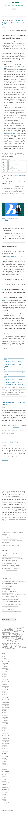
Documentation (5, 638)
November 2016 (5, 704)
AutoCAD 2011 (18, 630)
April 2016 (4, 715)
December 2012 (5, 718)
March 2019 (4, 660)
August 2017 (4, 689)
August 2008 (4, 792)
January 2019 (4, 663)
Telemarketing (19, 432)
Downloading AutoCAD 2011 (7, 537)
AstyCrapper (16, 414)
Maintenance (16, 640)
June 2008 (4, 795)
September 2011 (5, 743)
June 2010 (4, 759)
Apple (13, 186)
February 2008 (4, 802)
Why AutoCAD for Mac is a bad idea (14, 568)
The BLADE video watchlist (7, 584)
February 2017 (4, 699)
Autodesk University (6, 633)
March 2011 (4, 751)
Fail (10, 638)
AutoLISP (24, 190)
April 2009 (4, 779)
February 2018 (4, 681)
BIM (17, 387)
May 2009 (4, 777)
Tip (12, 190)
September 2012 (5, 723)
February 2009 (4, 782)
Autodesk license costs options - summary (10, 544)
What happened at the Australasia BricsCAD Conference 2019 (14, 581)
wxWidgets (10, 256)
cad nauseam (14, 3)
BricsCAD (23, 186)
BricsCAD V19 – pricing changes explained (10, 606)
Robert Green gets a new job (7, 586)
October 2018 (4, 668)
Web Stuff (11, 648)
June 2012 (4, 728)
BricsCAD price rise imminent (7, 607)
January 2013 (4, 717)
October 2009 (4, 769)
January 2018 (4, 682)
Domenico (4, 562)
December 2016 (5, 702)
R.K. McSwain (4, 557)
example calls (16, 427)
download (18, 175)
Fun (20, 430)
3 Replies (3, 407)
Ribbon (10, 644)
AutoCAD (16, 186)
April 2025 (4, 656)
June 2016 (4, 712)
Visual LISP (13, 193)
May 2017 (4, 694)
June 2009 (4, 776)
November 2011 (5, 740)
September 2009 (5, 771)
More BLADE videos (6, 588)
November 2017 (5, 686)
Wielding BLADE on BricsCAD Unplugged (10, 599)
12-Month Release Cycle (6, 628)
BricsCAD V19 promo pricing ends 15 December (11, 601)
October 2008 (4, 789)
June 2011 (4, 746)
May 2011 (4, 748)
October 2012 (4, 722)
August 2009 (4, 772)
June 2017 (4, 692)
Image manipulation (10, 639)
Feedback (16, 638)
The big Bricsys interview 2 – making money (14, 361)
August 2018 (4, 671)
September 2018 (5, 669)
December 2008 (5, 786)
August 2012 (4, 725)
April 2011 (4, 750)
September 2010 (5, 754)
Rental (5, 645)
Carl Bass (13, 636)
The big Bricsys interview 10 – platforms (11, 219)
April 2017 (4, 696)
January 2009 (4, 784)
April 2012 (4, 732)
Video (3, 519)
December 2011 (5, 738)
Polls (14, 643)
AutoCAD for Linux (17, 389)
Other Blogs (13, 642)
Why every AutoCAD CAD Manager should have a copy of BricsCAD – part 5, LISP (13, 22)
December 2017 (5, 684)
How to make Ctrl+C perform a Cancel (9, 539)
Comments (4, 637)
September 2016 (5, 707)
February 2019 (4, 661)
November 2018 (5, 666)
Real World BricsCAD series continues (9, 589)
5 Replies (3, 27)
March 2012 (4, 733)
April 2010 (4, 763)
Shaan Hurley (16, 644)
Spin (21, 644)
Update (21, 646)
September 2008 (5, 790)
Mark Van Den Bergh (19, 392)
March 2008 (4, 800)
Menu (14, 8)
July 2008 (3, 794)
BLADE (19, 186)
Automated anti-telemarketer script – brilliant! (13, 403)
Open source (13, 432)
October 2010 (4, 753)
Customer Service (15, 430)
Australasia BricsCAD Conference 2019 (9, 583)
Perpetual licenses (6, 643)
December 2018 (5, 664)
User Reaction (17, 647)
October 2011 (4, 741)
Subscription (7, 646)
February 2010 (4, 766)
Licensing (4, 640)
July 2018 (3, 673)
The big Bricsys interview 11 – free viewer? (14, 384)
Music (22, 640)
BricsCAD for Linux (11, 390)
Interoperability (21, 188)
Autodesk (13, 387)
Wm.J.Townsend (5, 566)
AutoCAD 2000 (18, 517)
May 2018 (4, 676)
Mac (2, 193)
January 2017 (4, 700)
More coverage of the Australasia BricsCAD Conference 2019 (14, 580)
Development (12, 188)
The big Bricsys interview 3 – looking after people (15, 363)
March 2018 (4, 679)
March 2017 (4, 697)
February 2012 (4, 735)
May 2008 (4, 797)
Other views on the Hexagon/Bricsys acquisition (11, 611)
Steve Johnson (16, 394)
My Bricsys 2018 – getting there (8, 609)
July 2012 (3, 727)
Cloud (18, 636)
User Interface (7, 647)
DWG (16, 188)
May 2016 (4, 714)
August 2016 (4, 709)
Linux (3, 190)
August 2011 (4, 745)
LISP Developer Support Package (13, 133)
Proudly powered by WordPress (7, 810)
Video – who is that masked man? (8, 598)
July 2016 (3, 710)
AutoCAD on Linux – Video (10, 442)
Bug (21, 634)
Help (3, 639)
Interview (3, 389)
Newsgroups (5, 642)
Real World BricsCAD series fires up (9, 591)
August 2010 (4, 756)
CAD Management (5, 188)
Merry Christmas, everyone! (7, 593)
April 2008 (4, 799)
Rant (19, 643)
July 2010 (3, 758)
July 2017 (3, 691)
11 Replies (4, 445)
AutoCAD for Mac (6, 632)
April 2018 (4, 678)
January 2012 (4, 736)
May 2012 (4, 730)
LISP (5, 190)
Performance (9, 190)
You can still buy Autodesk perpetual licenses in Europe (13, 535)
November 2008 (5, 787)
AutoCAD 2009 (8, 630)
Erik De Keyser (4, 392)
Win (24, 430)
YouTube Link (5, 460)
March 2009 (4, 781)
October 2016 (4, 705)
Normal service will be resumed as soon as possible (12, 604)
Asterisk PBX (12, 415)
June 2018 (4, 674)
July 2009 (3, 774)
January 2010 (4, 768)
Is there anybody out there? (14, 557)
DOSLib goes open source (7, 602)
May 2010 (4, 761)
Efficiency (21, 191)
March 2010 (4, 764)
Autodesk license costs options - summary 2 (10, 545)
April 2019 (4, 658)
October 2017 (4, 687)
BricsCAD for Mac (19, 390)
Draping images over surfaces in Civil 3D (15, 558)
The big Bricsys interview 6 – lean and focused (14, 371)
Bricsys (23, 387)
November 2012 (5, 720)
